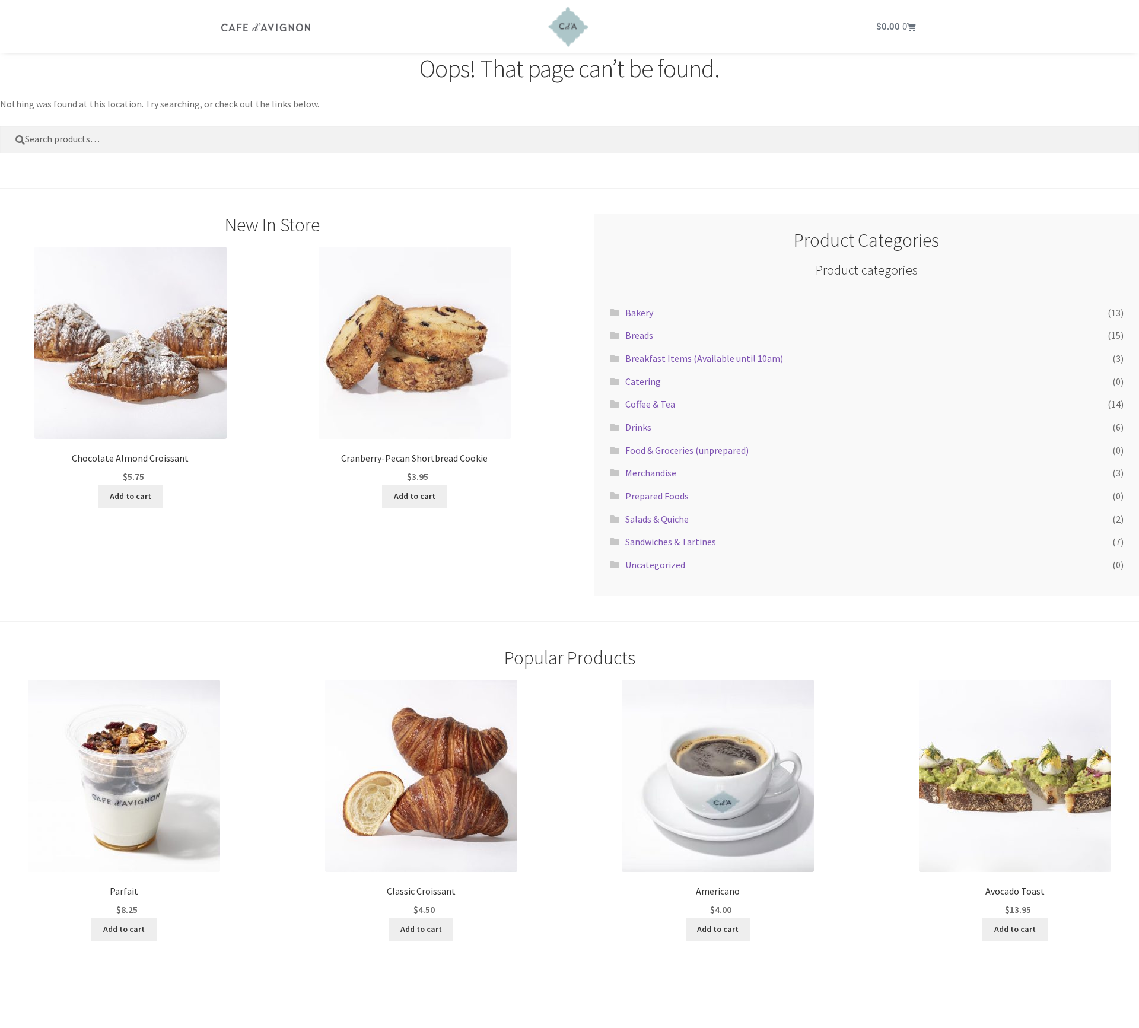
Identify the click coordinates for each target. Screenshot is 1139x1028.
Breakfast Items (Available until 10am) (704, 358)
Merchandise (650, 473)
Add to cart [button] (130, 496)
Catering (643, 381)
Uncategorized (655, 565)
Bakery (639, 313)
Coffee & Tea (650, 404)
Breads (639, 335)
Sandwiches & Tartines (670, 542)
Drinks (638, 427)
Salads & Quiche (657, 519)
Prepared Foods (657, 496)
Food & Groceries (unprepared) (687, 450)
